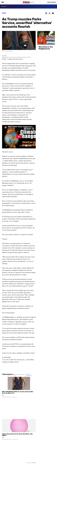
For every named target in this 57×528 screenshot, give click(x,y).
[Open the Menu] (2, 2)
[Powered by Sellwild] (33, 462)
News (4, 13)
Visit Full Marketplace (29, 375)
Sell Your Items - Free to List (19, 375)
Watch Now (51, 2)
